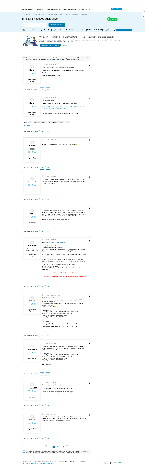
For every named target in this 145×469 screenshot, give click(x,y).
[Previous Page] (46, 446)
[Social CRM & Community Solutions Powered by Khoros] (107, 462)
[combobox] (34, 25)
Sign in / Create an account (50, 45)
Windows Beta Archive (55, 14)
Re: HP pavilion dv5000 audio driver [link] (76, 14)
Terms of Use (35, 463)
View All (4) (27, 126)
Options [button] (120, 19)
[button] (89, 65)
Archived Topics (39, 14)
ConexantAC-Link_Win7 (40, 122)
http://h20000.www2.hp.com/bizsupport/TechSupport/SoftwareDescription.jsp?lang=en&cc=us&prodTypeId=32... (64, 107)
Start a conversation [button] (57, 25)
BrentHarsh (47, 242)
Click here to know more (124, 30)
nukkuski (54, 242)
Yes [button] (42, 89)
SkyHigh (62, 242)
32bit (30, 122)
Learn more (66, 45)
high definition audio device (56, 122)
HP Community (26, 14)
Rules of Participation (48, 463)
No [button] (48, 89)
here (57, 59)
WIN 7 (67, 122)
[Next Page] (67, 446)
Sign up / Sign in (116, 9)
